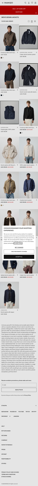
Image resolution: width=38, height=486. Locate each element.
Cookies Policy (18, 243)
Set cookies (19, 247)
